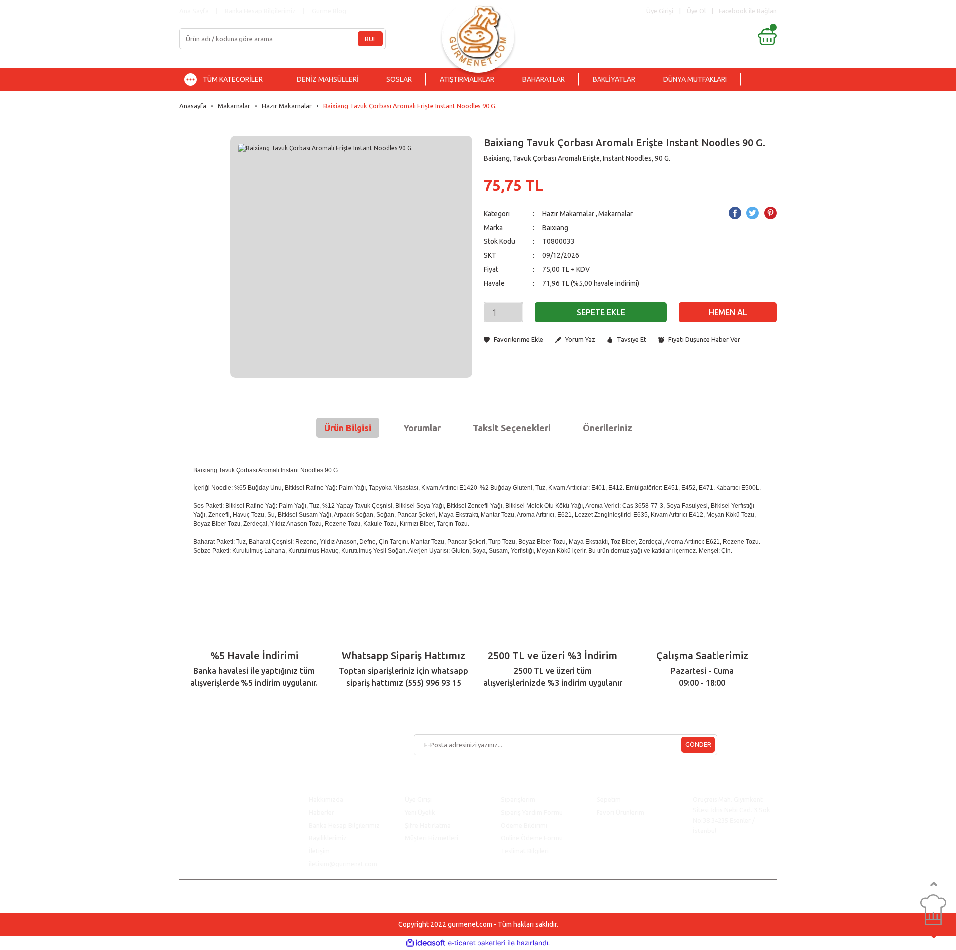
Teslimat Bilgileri (525, 850)
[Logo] (478, 33)
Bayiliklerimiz (328, 837)
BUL (370, 38)
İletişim (319, 850)
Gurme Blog (329, 10)
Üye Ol (696, 10)
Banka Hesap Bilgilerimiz (260, 10)
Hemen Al (728, 312)
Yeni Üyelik (420, 812)
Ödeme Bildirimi (524, 825)
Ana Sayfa (194, 10)
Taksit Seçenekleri (512, 428)
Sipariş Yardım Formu (532, 812)
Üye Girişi (418, 799)
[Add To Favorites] (513, 339)
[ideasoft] (426, 943)
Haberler (321, 812)
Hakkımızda (326, 799)
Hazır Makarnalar (568, 214)
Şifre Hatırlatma (428, 825)
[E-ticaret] (477, 943)
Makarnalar (615, 214)
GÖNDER (698, 744)
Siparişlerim (518, 799)
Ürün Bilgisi (347, 428)
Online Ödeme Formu (532, 837)
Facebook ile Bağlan (748, 10)
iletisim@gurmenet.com (343, 863)
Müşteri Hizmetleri (432, 837)
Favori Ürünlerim (620, 812)
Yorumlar (422, 428)
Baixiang (555, 228)
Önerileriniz (607, 428)
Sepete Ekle (601, 312)
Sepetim (609, 799)
